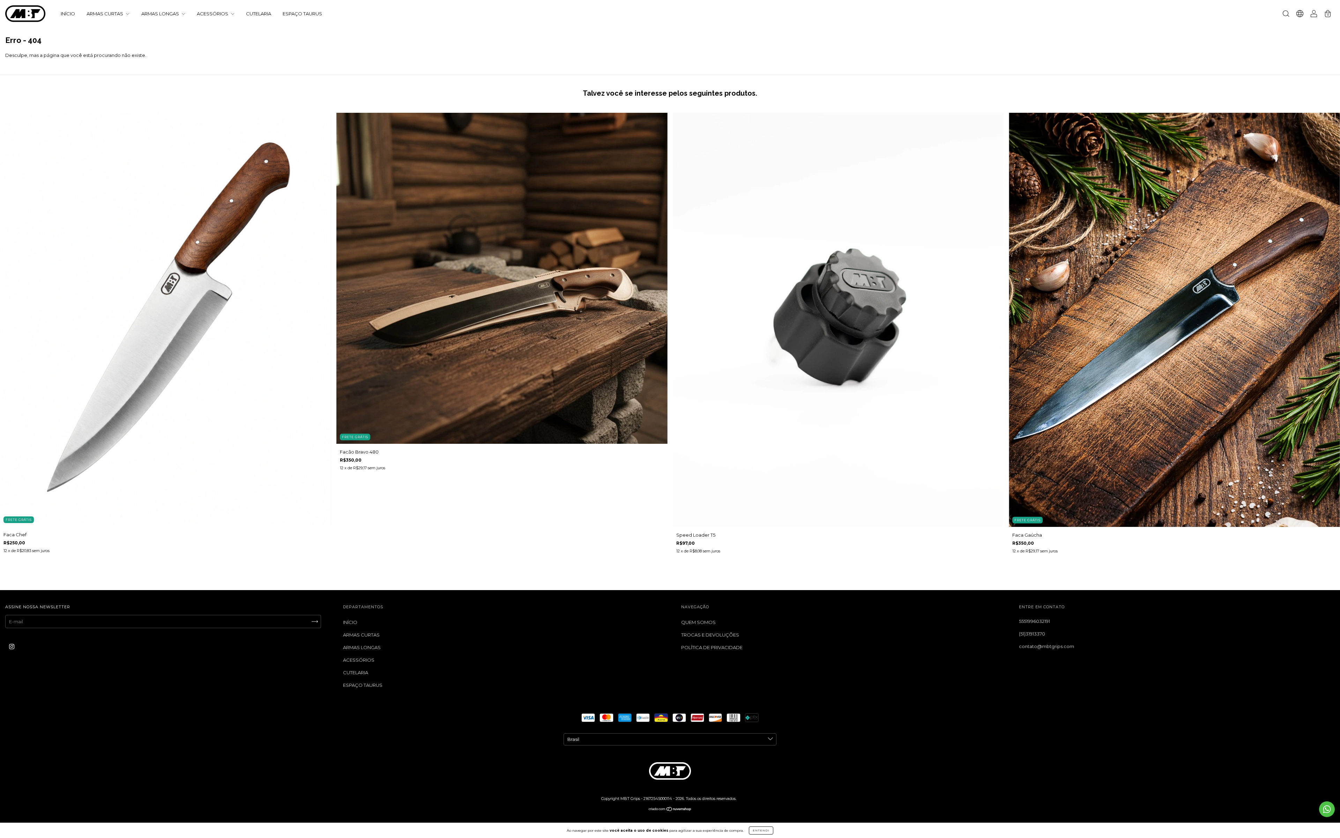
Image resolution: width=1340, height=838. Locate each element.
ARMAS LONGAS (160, 13)
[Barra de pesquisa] (1285, 14)
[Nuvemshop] (670, 809)
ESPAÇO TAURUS (302, 13)
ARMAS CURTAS (105, 13)
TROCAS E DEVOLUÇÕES (710, 635)
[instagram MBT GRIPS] (11, 646)
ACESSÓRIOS (213, 13)
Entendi (761, 830)
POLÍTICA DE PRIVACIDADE (712, 647)
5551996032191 (1034, 621)
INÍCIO (68, 13)
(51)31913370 (1032, 634)
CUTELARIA (258, 13)
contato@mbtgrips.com (1046, 646)
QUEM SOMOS (698, 622)
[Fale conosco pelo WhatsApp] (1327, 809)
